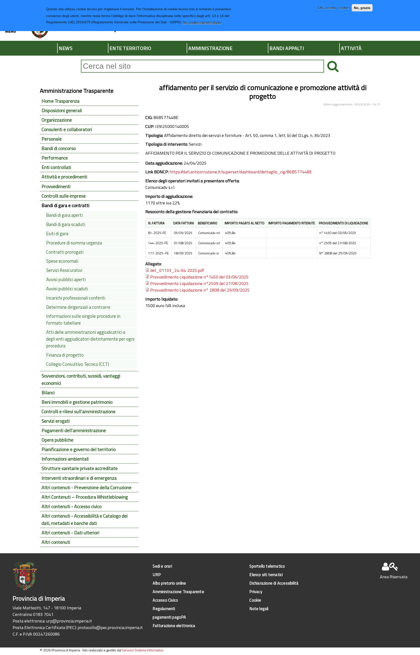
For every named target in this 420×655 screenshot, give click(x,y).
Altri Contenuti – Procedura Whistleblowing (85, 497)
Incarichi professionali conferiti (75, 297)
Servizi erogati (56, 421)
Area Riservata (393, 576)
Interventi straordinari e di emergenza (79, 478)
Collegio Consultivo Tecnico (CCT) (77, 364)
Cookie (255, 600)
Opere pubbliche (57, 440)
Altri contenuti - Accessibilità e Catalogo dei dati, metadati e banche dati (85, 519)
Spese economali (62, 261)
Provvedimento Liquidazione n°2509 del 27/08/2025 (199, 283)
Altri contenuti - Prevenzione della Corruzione (86, 487)
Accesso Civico (165, 600)
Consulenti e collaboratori (67, 129)
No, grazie (362, 8)
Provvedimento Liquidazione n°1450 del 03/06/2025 (199, 277)
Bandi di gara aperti (64, 215)
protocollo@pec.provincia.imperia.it (110, 627)
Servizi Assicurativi (64, 270)
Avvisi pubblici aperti (66, 279)
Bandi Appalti (287, 48)
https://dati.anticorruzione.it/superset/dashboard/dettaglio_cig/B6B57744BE (241, 171)
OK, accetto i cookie (333, 8)
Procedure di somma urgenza (74, 242)
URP (157, 574)
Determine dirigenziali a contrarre (78, 307)
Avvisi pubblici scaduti (67, 288)
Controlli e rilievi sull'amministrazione (78, 411)
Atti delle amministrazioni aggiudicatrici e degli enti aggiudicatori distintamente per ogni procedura (90, 339)
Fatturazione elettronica (174, 625)
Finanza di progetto (65, 355)
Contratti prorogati (64, 252)
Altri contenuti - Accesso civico (72, 506)
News (65, 48)
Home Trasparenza (60, 101)
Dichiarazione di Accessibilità (273, 583)
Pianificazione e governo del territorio (79, 449)
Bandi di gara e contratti (65, 205)
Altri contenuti (56, 542)
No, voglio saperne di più (202, 22)
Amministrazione (210, 48)
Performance (55, 157)
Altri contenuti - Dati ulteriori (70, 532)
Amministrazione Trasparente (178, 591)
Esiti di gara (57, 233)
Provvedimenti (56, 186)
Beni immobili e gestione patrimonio (77, 402)
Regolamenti (164, 608)
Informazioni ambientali (65, 458)
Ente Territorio (130, 48)
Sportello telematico (267, 566)
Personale (52, 139)
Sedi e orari (162, 566)
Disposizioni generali (62, 110)
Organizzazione (57, 120)
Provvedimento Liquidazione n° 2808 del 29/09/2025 (200, 290)
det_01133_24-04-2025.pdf (177, 270)
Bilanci (48, 392)
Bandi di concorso (59, 148)
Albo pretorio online (169, 583)
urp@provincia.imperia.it (69, 621)
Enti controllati (56, 167)
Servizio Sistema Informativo (143, 650)
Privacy (255, 591)
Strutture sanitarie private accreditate (80, 468)
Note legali (258, 608)
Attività (351, 48)
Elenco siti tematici (266, 574)
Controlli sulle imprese (64, 196)
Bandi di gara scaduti (65, 224)
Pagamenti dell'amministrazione (74, 430)
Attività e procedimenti (64, 176)
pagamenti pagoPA (169, 617)
